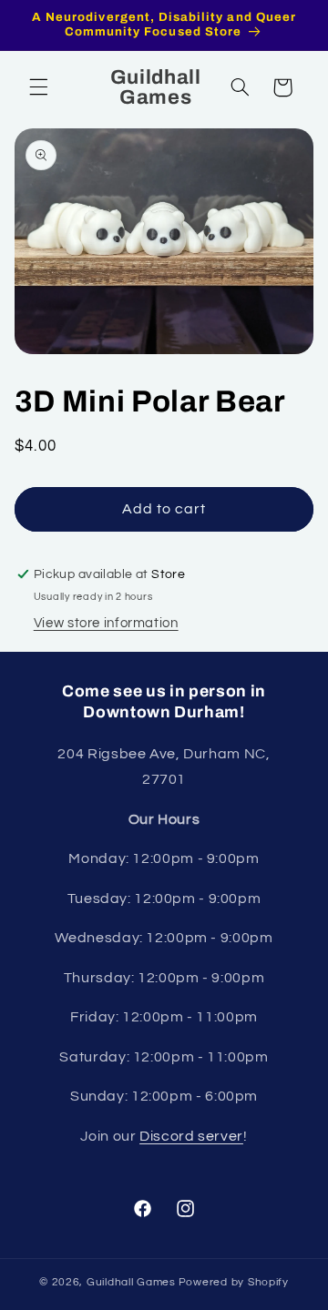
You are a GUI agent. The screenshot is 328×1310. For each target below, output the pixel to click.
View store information (106, 623)
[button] (38, 87)
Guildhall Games (131, 1282)
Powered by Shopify (234, 1282)
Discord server (191, 1136)
